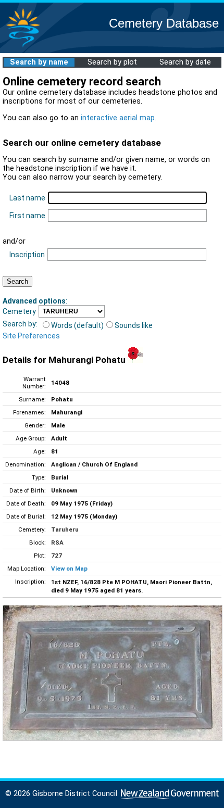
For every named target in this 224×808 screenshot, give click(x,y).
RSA (57, 542)
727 (56, 555)
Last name (27, 198)
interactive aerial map (118, 117)
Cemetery (19, 311)
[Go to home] (23, 46)
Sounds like (134, 325)
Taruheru (65, 529)
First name (27, 215)
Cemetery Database (164, 23)
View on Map (69, 568)
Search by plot (112, 62)
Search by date (185, 62)
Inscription (27, 254)
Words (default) (77, 325)
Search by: (20, 324)
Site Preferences (31, 336)
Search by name (39, 62)
